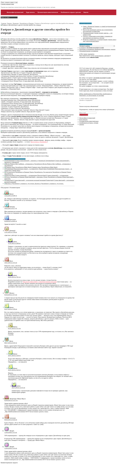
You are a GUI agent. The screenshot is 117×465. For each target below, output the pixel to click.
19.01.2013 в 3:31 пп (10, 262)
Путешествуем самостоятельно (48, 12)
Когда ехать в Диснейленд (39, 142)
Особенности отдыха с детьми (71, 12)
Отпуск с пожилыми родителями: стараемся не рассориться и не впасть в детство (97, 37)
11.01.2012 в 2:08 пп (14, 243)
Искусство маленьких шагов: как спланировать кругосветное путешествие (98, 30)
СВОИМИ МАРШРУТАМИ (102, 78)
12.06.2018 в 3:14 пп (10, 448)
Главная (3, 23)
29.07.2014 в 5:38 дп (14, 355)
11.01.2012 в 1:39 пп (10, 232)
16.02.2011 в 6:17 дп (10, 208)
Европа (86, 12)
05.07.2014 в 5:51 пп (14, 328)
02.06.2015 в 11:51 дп (11, 400)
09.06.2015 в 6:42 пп (10, 419)
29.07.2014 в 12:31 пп (18, 387)
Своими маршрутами (7, 4)
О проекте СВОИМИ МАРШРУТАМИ (91, 47)
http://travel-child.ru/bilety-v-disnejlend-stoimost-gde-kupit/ (40, 282)
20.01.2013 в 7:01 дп (14, 277)
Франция (15, 23)
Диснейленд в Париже (27, 23)
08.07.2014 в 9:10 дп (10, 343)
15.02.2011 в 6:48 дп (10, 195)
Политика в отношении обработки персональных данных (97, 49)
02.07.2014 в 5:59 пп (10, 309)
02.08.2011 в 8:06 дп (10, 221)
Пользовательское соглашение (88, 51)
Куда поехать (30, 12)
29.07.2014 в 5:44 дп (14, 370)
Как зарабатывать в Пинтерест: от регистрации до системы (95, 94)
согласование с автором (102, 55)
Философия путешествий (15, 12)
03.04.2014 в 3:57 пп (10, 294)
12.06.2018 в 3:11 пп (10, 432)
